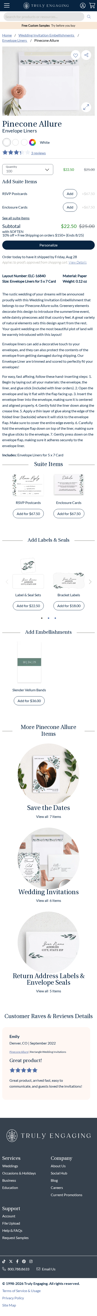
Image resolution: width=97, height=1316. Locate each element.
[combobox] (48, 16)
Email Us (48, 1269)
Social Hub (59, 1173)
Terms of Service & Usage (21, 1290)
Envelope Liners (15, 40)
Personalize (48, 245)
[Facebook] (19, 1261)
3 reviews (38, 153)
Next (90, 582)
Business (9, 1180)
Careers (57, 1187)
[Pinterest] (25, 1261)
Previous (7, 582)
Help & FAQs (12, 1230)
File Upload (11, 1223)
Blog (54, 1180)
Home (7, 35)
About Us (58, 1166)
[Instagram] (32, 1261)
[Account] (82, 5)
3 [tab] (55, 618)
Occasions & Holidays (19, 1173)
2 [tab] (48, 618)
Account (8, 1216)
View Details (78, 262)
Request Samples (15, 1237)
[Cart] (92, 5)
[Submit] (88, 16)
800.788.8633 (18, 1269)
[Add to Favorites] (75, 55)
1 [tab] (41, 618)
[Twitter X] (12, 1261)
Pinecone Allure (18, 1052)
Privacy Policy (13, 1298)
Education (10, 1187)
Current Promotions (66, 1195)
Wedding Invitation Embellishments (46, 35)
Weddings (10, 1166)
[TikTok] (5, 1261)
